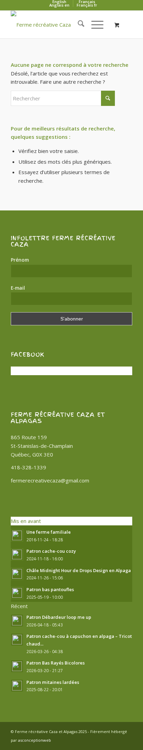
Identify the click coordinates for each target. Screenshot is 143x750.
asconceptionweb (34, 740)
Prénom (20, 259)
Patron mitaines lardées (52, 682)
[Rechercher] (77, 24)
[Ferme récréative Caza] (59, 24)
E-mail (18, 287)
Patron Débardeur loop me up (58, 617)
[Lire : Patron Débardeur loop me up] (17, 620)
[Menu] (93, 24)
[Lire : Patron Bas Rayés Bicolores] (17, 666)
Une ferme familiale (48, 532)
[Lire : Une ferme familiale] (17, 535)
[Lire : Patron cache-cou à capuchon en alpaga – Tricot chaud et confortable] (17, 639)
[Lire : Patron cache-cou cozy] (17, 554)
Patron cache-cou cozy (51, 551)
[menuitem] (77, 24)
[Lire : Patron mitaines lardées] (17, 685)
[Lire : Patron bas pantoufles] (17, 593)
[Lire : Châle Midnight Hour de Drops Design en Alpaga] (17, 574)
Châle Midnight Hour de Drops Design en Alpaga (78, 570)
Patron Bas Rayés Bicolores (55, 663)
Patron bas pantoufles (50, 589)
